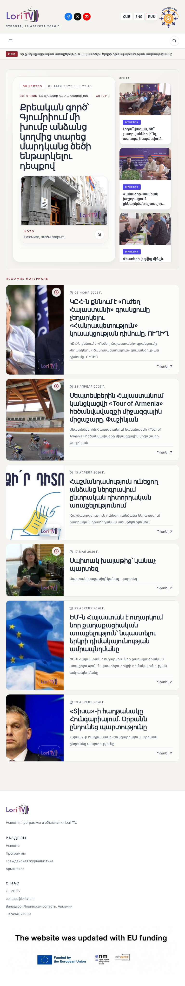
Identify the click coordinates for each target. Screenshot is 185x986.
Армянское (15, 869)
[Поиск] (174, 41)
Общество (32, 86)
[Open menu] (10, 41)
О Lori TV (13, 891)
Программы (16, 853)
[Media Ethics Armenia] (169, 16)
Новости (13, 845)
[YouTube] (87, 16)
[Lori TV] (22, 14)
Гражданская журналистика (29, 861)
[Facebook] (68, 16)
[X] (77, 16)
